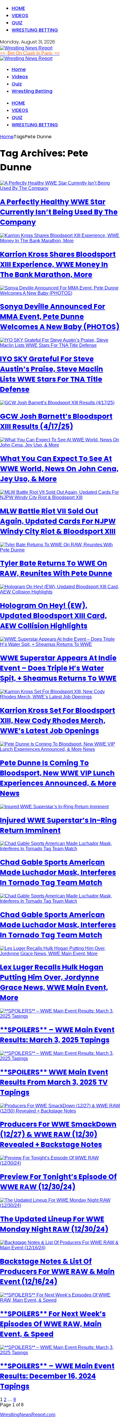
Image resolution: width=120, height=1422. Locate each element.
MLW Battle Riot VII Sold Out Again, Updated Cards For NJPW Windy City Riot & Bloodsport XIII (58, 521)
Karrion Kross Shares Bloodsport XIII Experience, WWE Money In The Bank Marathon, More (58, 264)
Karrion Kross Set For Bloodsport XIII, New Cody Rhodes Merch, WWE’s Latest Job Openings (57, 720)
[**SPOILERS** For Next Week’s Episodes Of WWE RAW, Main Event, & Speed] (60, 1300)
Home (18, 8)
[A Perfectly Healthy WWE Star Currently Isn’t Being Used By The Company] (60, 188)
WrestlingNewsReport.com (27, 1414)
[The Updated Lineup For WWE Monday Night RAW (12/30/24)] (60, 1205)
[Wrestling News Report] (26, 47)
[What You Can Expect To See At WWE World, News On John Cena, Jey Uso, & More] (60, 445)
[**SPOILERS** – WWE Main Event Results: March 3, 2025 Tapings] (60, 1016)
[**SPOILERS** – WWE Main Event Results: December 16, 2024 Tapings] (60, 1352)
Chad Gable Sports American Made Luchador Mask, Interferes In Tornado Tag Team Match (58, 872)
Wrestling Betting (35, 30)
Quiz (17, 22)
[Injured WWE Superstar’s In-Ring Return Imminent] (54, 806)
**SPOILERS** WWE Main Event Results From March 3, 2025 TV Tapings (54, 1082)
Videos (20, 15)
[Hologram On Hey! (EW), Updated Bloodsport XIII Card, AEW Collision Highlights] (60, 591)
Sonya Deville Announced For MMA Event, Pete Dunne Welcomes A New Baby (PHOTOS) (59, 317)
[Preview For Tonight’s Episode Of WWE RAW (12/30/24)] (60, 1163)
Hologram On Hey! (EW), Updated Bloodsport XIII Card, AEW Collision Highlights (53, 616)
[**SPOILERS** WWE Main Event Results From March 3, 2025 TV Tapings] (60, 1058)
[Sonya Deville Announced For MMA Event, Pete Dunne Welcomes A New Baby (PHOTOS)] (60, 293)
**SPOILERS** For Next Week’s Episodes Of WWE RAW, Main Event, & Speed (53, 1324)
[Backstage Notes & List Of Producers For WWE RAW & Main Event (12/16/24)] (60, 1247)
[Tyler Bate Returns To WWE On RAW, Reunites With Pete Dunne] (60, 549)
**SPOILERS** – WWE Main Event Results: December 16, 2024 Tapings (57, 1376)
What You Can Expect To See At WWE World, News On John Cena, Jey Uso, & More (59, 469)
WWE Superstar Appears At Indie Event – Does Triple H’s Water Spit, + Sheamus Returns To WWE (58, 668)
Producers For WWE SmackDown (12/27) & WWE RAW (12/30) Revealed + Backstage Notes (58, 1134)
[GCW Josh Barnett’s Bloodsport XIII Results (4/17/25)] (57, 402)
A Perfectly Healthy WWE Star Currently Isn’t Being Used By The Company (59, 212)
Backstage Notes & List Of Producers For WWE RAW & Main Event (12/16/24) (57, 1271)
